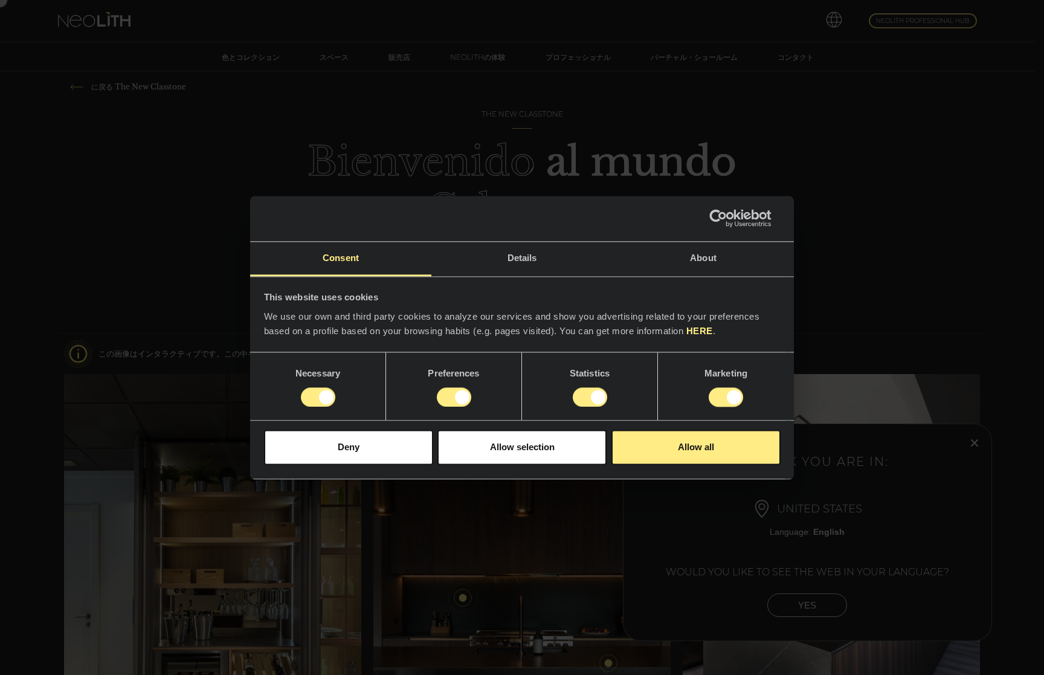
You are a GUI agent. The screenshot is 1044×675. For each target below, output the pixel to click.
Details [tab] (522, 258)
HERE (699, 331)
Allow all (696, 447)
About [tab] (703, 258)
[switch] (454, 397)
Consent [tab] (341, 258)
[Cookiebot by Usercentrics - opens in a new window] (728, 218)
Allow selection (522, 447)
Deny (348, 447)
